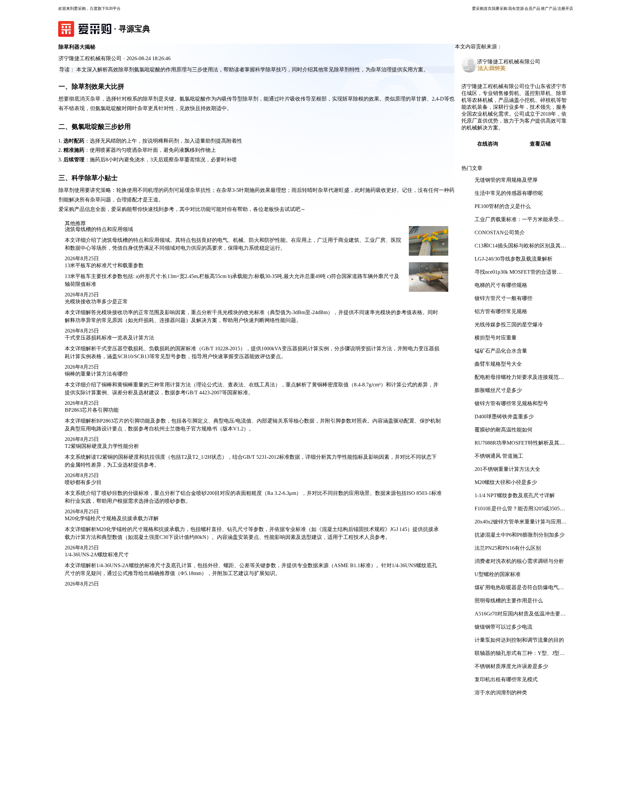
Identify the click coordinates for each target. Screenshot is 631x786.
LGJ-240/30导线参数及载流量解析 (513, 259)
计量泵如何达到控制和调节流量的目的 (519, 640)
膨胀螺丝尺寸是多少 (498, 390)
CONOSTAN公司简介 (500, 232)
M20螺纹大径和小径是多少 (506, 482)
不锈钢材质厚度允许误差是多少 (511, 666)
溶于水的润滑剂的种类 (501, 692)
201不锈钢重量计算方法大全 (507, 469)
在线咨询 (487, 144)
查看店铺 (540, 144)
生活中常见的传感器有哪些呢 (509, 193)
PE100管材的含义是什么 (503, 206)
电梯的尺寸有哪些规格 (501, 285)
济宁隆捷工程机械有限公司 (508, 61)
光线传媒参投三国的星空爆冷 (509, 324)
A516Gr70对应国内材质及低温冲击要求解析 (520, 616)
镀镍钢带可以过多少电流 (503, 627)
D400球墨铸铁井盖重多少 (504, 416)
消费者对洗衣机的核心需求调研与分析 (519, 561)
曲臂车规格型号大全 (498, 364)
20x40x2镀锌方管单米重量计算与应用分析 (521, 524)
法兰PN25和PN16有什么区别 (508, 548)
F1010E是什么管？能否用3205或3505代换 (520, 511)
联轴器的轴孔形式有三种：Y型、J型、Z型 (520, 655)
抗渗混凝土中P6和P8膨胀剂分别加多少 (520, 535)
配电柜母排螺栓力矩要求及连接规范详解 (519, 379)
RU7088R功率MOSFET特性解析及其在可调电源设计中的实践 (520, 445)
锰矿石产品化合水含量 (501, 351)
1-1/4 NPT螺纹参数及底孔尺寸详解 (515, 495)
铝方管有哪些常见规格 (501, 311)
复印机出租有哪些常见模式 (506, 679)
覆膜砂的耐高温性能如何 (503, 429)
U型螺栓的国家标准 (498, 574)
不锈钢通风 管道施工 (499, 456)
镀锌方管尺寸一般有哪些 (503, 298)
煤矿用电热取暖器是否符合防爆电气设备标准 (519, 590)
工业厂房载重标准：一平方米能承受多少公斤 (519, 222)
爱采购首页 (482, 8)
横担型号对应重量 (496, 337)
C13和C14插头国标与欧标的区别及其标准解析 (520, 248)
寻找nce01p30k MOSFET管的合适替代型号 (518, 274)
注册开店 (565, 8)
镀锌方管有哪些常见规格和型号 (511, 403)
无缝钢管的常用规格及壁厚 (506, 180)
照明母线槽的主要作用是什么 (509, 600)
